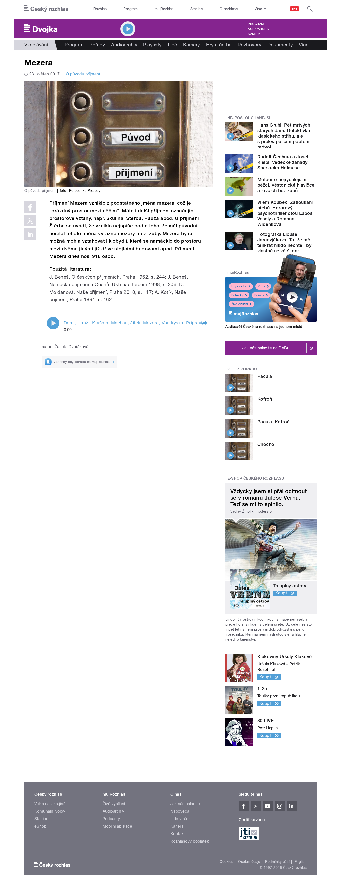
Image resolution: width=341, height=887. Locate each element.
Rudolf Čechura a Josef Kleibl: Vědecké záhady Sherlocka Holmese (283, 162)
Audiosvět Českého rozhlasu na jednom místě (263, 327)
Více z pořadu (242, 369)
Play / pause (53, 323)
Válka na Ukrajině (50, 803)
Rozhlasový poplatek (189, 841)
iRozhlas (100, 9)
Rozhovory (249, 44)
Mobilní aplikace (117, 826)
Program (130, 9)
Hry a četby (239, 286)
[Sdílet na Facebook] (30, 207)
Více (306, 44)
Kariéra (176, 826)
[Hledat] (310, 9)
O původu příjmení (83, 74)
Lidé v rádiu (181, 818)
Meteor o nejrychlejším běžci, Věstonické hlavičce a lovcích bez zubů (285, 185)
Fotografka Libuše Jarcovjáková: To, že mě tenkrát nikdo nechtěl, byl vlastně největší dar (284, 242)
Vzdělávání (36, 44)
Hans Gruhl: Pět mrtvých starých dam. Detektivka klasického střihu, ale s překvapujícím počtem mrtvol (283, 135)
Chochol (266, 444)
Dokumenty (280, 44)
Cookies (226, 862)
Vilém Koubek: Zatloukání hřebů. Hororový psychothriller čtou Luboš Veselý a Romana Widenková (285, 213)
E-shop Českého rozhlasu (255, 478)
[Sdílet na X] (30, 220)
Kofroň (264, 399)
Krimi (261, 286)
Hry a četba (219, 44)
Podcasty (111, 818)
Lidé (172, 44)
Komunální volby (49, 811)
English (301, 862)
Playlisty (152, 44)
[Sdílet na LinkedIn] (30, 234)
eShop (40, 826)
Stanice (196, 9)
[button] (204, 324)
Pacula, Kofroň (273, 421)
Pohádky (237, 295)
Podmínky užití (277, 862)
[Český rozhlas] (46, 9)
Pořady (97, 44)
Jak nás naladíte (185, 803)
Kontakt (177, 833)
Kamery (254, 34)
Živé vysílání (239, 304)
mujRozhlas (164, 9)
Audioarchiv (258, 29)
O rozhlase (229, 9)
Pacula (264, 376)
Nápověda (179, 811)
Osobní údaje (249, 862)
